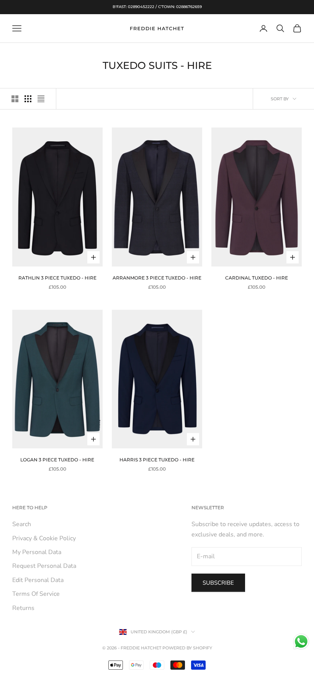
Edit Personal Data (38, 580)
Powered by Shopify (187, 648)
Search (21, 524)
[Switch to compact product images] (41, 98)
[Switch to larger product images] (14, 98)
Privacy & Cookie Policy (44, 538)
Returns (23, 608)
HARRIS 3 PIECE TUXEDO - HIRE (157, 460)
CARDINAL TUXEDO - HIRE (256, 278)
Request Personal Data (44, 566)
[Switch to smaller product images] (28, 98)
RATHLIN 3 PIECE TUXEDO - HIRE (57, 278)
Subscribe (218, 583)
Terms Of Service (36, 594)
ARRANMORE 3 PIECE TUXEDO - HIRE (157, 278)
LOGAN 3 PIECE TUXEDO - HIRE (57, 460)
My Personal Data (36, 552)
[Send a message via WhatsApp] (301, 642)
